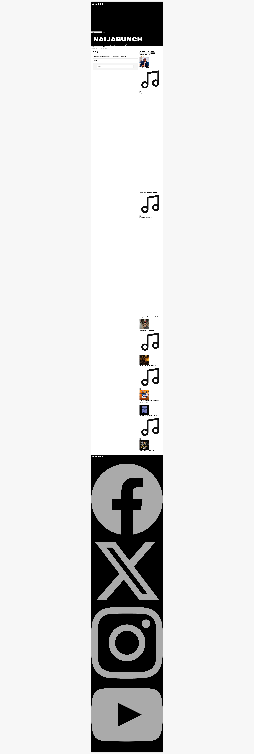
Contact (93, 24)
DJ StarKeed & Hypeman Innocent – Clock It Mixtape (150, 401)
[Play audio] (140, 91)
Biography (93, 20)
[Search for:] (115, 66)
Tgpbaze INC (117, 751)
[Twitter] (127, 606)
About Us (93, 26)
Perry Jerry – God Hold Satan (148, 365)
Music (92, 8)
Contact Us (93, 27)
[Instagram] (127, 678)
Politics (92, 21)
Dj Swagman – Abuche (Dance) (148, 192)
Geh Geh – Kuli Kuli (145, 68)
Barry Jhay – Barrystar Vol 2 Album (150, 317)
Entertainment (94, 17)
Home (92, 7)
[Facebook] (127, 534)
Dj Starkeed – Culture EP (147, 450)
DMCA (92, 30)
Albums (92, 10)
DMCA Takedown (95, 461)
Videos (92, 11)
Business (93, 18)
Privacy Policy (94, 29)
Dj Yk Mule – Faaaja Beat (147, 330)
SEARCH (153, 53)
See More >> (142, 56)
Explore (93, 14)
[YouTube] (127, 750)
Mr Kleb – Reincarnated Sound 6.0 (149, 415)
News (92, 15)
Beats (92, 13)
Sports (92, 23)
